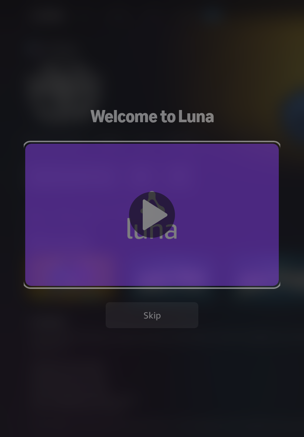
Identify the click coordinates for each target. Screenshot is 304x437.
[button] (152, 214)
